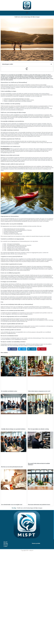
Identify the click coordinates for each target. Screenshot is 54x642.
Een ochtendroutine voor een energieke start (11, 504)
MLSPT (5, 542)
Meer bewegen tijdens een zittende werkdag (38, 429)
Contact (5, 546)
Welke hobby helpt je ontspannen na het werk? (39, 391)
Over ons (6, 544)
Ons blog (14, 508)
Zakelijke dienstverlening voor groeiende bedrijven (13, 429)
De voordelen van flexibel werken (9, 391)
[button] (27, 12)
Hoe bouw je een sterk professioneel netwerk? (12, 466)
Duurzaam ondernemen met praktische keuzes (39, 504)
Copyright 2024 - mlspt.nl (27, 550)
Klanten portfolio (36, 543)
